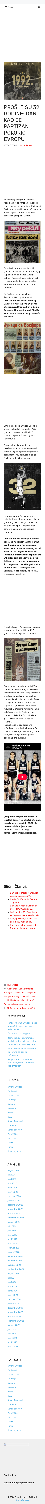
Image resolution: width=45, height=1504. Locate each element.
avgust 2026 (14, 1170)
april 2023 (12, 1342)
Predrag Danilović (20, 996)
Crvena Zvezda (15, 1087)
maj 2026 (12, 1183)
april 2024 (12, 1290)
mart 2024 (13, 1295)
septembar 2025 (16, 1217)
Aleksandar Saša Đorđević (20, 988)
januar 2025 (14, 1252)
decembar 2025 (15, 1205)
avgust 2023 (14, 1325)
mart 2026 (13, 1192)
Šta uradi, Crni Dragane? (20, 1033)
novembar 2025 (15, 1209)
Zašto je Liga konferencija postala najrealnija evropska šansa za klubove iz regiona (22, 1041)
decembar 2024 (15, 1256)
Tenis (10, 1147)
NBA (10, 1117)
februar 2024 (14, 1299)
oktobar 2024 (14, 1265)
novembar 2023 (15, 1312)
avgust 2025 (14, 1222)
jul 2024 (12, 1278)
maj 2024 (12, 1286)
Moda (10, 1112)
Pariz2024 (13, 1134)
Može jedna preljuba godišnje (21, 1008)
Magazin (12, 1108)
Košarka (16, 992)
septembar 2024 (16, 1269)
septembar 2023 (16, 1321)
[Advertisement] (22, 38)
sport (32, 996)
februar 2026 (14, 1196)
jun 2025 (12, 1230)
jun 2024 (12, 1282)
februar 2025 (14, 1247)
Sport (10, 1142)
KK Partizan (12, 985)
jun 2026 (12, 1179)
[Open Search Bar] (39, 7)
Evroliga (8, 992)
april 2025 (12, 1239)
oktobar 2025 (14, 1213)
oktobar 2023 (14, 1316)
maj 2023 (12, 1338)
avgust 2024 (14, 1273)
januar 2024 (14, 1303)
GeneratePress (22, 1500)
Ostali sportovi (15, 1129)
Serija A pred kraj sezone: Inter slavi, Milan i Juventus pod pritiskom (21, 1062)
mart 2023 (13, 1346)
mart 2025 (13, 1243)
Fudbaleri (12, 1091)
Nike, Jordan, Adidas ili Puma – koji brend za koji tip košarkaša (22, 1051)
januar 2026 (14, 1200)
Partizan (12, 1138)
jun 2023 (12, 1333)
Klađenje (12, 1099)
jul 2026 (12, 1174)
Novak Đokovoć (15, 1121)
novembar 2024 (15, 1260)
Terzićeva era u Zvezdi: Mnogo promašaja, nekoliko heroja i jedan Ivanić (22, 1026)
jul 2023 (12, 1329)
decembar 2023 (15, 1308)
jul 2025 (12, 1226)
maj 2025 (12, 1235)
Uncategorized (15, 1151)
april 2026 (12, 1187)
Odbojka (12, 1125)
